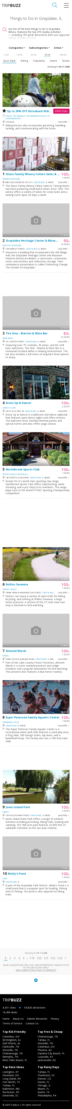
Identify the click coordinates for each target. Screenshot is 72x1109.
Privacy (55, 1018)
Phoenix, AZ (45, 1050)
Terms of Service (12, 1023)
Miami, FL (43, 1088)
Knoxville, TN (10, 1050)
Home (6, 1018)
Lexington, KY (11, 1071)
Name (53, 60)
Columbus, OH (11, 1036)
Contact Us (32, 1023)
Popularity (39, 60)
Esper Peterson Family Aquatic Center (33, 717)
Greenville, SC (10, 1095)
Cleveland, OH (11, 1075)
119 (32, 958)
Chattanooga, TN (13, 1053)
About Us (18, 1018)
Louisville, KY (45, 1056)
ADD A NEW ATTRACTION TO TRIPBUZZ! (36, 970)
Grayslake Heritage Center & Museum (33, 240)
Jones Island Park (18, 807)
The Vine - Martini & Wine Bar (27, 333)
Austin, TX (43, 1092)
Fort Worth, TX (11, 1082)
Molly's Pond (17, 873)
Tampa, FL (44, 1039)
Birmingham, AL (12, 1039)
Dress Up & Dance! (18, 403)
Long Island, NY (12, 1078)
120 (39, 958)
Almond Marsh (16, 651)
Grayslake (39, 182)
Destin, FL (44, 1082)
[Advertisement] (36, 284)
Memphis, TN (10, 1056)
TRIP (11, 5)
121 (46, 958)
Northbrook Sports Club (23, 469)
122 (53, 958)
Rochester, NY (11, 1092)
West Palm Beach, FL (15, 1060)
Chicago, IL (44, 1085)
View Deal (61, 111)
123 (59, 958)
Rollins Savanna (17, 584)
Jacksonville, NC (47, 1060)
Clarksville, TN (11, 1046)
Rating (24, 60)
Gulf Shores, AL (12, 1043)
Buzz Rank (9, 60)
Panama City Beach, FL (51, 1053)
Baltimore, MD (11, 1088)
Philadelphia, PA (47, 1095)
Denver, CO (44, 1078)
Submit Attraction (37, 1018)
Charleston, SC (46, 1075)
